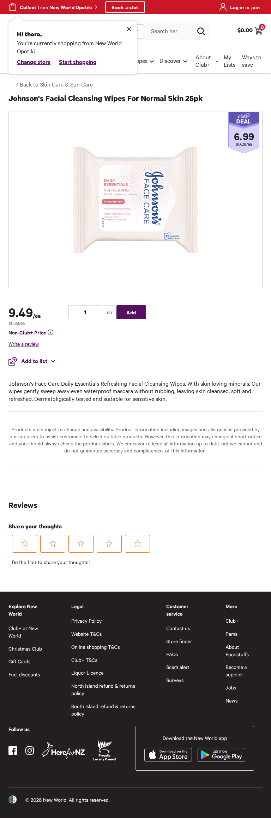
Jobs (230, 687)
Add (131, 312)
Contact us (178, 628)
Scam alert (177, 667)
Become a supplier (236, 671)
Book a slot (125, 7)
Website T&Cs (86, 633)
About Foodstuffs (237, 651)
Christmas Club (25, 648)
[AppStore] (168, 755)
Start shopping (77, 61)
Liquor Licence (87, 672)
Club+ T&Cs (84, 660)
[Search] (201, 31)
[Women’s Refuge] (12, 799)
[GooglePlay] (221, 755)
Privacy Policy (86, 620)
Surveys (175, 680)
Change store (33, 61)
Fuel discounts (24, 674)
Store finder (179, 641)
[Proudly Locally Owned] (104, 750)
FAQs (172, 654)
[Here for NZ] (63, 750)
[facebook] (12, 750)
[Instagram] (29, 750)
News (231, 700)
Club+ (232, 620)
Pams (231, 633)
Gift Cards (19, 661)
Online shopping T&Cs (95, 647)
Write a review (23, 343)
